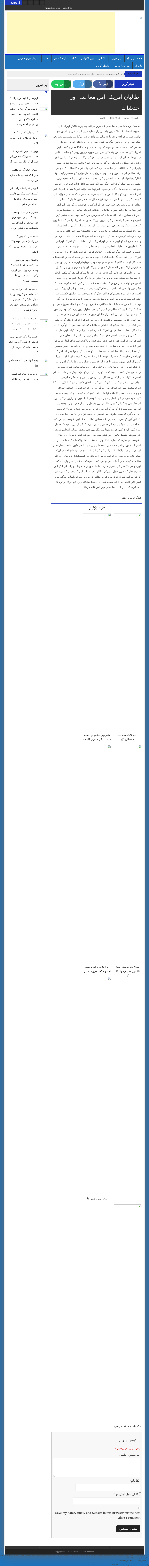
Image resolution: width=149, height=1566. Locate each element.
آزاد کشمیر (60, 58)
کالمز (73, 58)
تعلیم (46, 58)
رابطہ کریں (102, 65)
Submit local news (52, 8)
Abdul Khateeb (131, 118)
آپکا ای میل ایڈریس (126, 1494)
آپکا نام (135, 1480)
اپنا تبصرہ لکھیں (129, 1454)
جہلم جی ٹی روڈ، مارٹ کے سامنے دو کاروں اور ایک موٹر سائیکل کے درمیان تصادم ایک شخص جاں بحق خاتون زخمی (23, 299)
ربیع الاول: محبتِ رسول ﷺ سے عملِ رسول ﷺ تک (128, 971)
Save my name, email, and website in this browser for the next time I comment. (97, 1515)
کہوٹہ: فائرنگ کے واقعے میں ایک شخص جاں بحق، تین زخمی (24, 175)
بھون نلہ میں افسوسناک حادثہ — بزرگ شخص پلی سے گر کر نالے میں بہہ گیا (23, 156)
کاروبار (138, 65)
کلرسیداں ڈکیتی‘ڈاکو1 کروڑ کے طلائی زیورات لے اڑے (24, 137)
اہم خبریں (116, 58)
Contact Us (67, 8)
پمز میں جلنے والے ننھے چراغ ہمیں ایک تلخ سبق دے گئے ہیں (103, 74)
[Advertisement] (61, 32)
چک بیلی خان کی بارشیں (127, 1426)
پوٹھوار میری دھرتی (28, 58)
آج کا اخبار (14, 2)
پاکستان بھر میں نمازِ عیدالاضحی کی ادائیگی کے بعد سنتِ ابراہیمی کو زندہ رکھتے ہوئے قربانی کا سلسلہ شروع (23, 270)
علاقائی (102, 58)
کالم (123, 497)
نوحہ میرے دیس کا (97, 1198)
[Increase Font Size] (58, 118)
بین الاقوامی (87, 58)
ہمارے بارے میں (121, 65)
